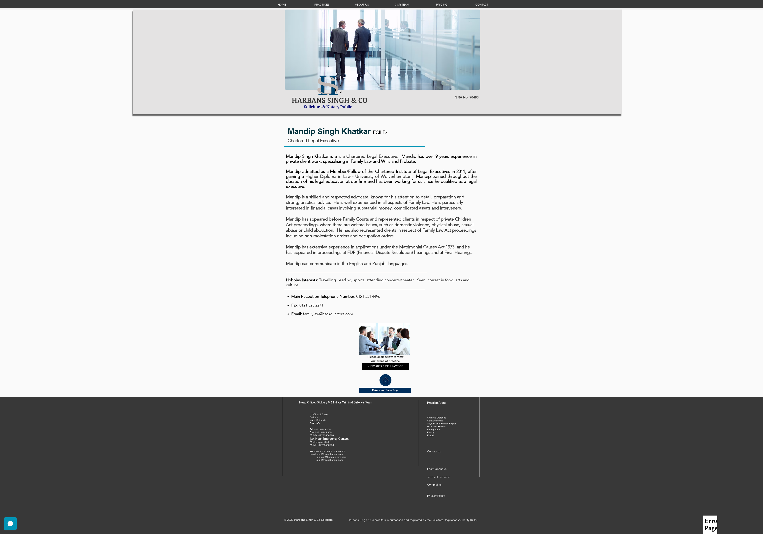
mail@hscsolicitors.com (330, 453)
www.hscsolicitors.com (332, 450)
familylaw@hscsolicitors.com (328, 313)
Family (430, 432)
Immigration (433, 429)
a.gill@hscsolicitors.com (330, 459)
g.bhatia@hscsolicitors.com (331, 456)
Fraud (430, 435)
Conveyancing (435, 420)
